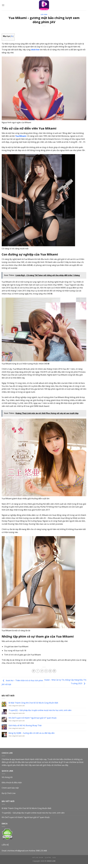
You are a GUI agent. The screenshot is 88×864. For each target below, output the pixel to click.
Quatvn (48, 857)
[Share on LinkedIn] (54, 671)
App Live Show (37, 857)
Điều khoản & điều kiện (12, 782)
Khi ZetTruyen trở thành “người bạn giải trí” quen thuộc (33, 718)
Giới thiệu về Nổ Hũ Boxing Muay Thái (25, 725)
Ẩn (12, 36)
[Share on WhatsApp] (34, 671)
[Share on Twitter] (42, 671)
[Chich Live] (44, 5)
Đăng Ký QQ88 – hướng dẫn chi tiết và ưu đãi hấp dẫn (32, 733)
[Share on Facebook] (38, 671)
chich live (35, 49)
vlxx (54, 857)
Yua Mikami (20, 136)
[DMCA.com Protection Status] (7, 834)
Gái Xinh (44, 14)
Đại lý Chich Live (8, 793)
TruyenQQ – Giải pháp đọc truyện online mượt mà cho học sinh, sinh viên (40, 710)
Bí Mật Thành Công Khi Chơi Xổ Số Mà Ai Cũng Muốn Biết (33, 703)
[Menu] (3, 5)
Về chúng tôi (7, 777)
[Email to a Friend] (46, 671)
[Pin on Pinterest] (50, 671)
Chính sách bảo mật (10, 788)
